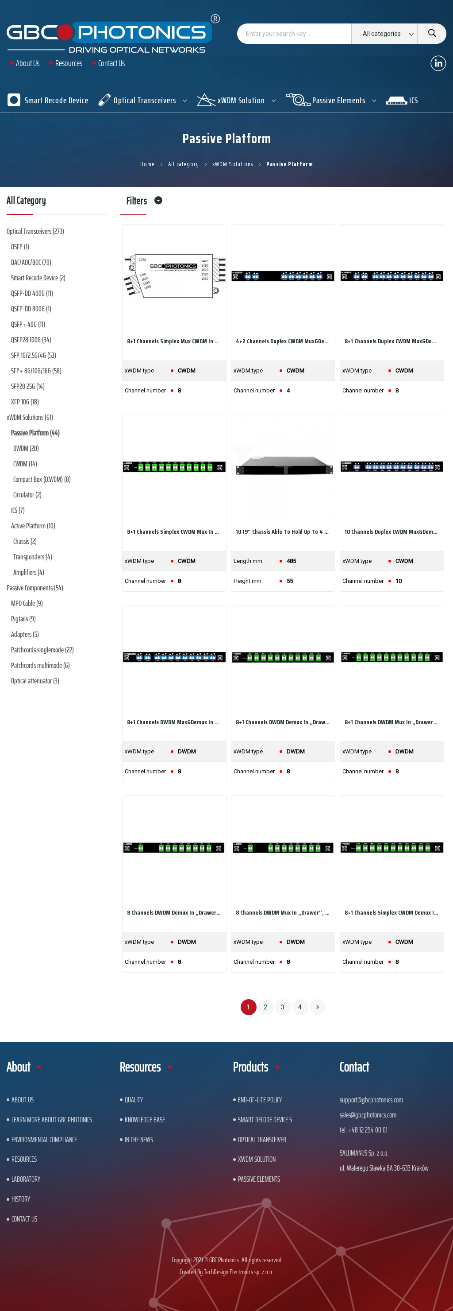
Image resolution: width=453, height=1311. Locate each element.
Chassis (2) (25, 541)
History (21, 1199)
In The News (139, 1139)
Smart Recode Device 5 (265, 1119)
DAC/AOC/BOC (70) (31, 262)
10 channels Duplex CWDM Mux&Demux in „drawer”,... (392, 531)
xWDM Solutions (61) (30, 417)
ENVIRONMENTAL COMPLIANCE (44, 1139)
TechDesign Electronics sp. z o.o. (238, 1271)
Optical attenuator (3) (35, 681)
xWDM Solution (257, 1159)
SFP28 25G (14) (28, 386)
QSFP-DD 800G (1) (31, 308)
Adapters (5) (25, 634)
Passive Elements (259, 1179)
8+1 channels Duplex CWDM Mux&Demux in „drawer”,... (392, 341)
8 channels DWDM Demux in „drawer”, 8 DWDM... (174, 912)
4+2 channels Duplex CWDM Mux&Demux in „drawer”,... (283, 341)
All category (26, 202)
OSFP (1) (20, 246)
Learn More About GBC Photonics (52, 1119)
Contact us (24, 1219)
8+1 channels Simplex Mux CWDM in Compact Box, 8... (174, 341)
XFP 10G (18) (25, 401)
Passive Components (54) (35, 587)
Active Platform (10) (33, 525)
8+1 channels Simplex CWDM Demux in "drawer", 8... (392, 912)
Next (318, 1007)
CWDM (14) (25, 463)
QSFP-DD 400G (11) (32, 293)
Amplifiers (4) (28, 572)
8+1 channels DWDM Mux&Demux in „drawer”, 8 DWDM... (174, 722)
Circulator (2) (27, 494)
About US (23, 1099)
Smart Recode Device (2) (38, 277)
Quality (134, 1099)
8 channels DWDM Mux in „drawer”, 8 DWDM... (283, 912)
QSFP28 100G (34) (31, 339)
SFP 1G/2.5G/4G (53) (33, 355)
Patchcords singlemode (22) (42, 650)
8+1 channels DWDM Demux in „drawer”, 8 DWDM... (283, 722)
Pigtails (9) (23, 618)
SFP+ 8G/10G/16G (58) (36, 370)
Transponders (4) (32, 556)
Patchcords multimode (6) (40, 665)
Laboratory (26, 1179)
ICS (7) (18, 510)
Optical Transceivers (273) (35, 231)
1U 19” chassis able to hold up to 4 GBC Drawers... (283, 531)
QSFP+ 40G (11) (28, 324)
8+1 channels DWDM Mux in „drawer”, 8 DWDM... (392, 722)
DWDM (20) (26, 448)
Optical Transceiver (262, 1139)
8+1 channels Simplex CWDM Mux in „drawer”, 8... (174, 531)
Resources (24, 1159)
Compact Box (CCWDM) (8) (42, 479)
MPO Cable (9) (27, 603)
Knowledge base (145, 1119)
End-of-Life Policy (260, 1099)
